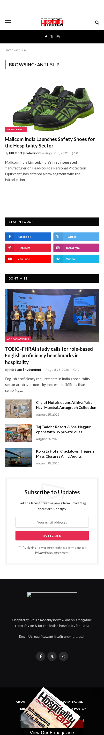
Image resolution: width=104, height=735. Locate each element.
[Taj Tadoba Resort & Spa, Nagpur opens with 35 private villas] (18, 433)
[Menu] (8, 22)
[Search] (96, 22)
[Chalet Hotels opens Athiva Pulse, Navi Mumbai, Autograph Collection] (18, 408)
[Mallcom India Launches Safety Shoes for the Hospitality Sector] (52, 105)
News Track (16, 129)
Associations (18, 339)
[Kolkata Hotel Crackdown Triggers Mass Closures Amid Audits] (18, 457)
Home (9, 50)
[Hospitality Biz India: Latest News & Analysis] (52, 22)
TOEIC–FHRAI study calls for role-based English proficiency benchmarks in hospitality (49, 355)
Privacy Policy (44, 553)
